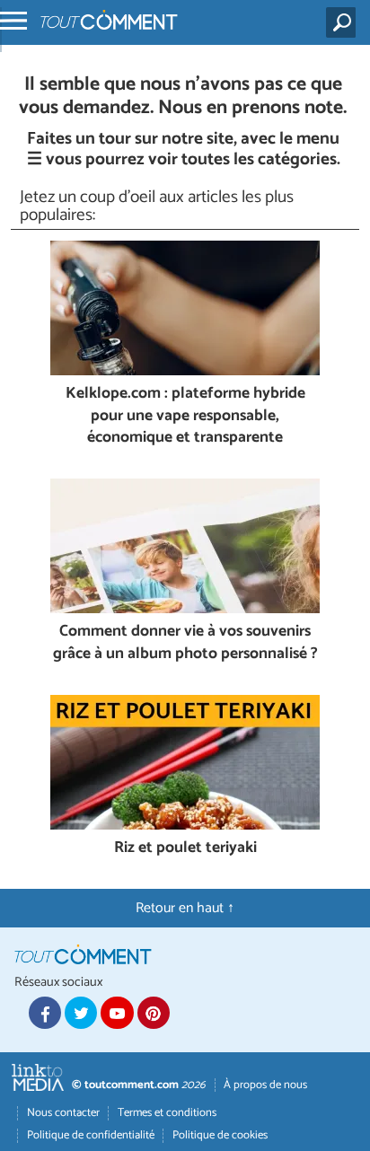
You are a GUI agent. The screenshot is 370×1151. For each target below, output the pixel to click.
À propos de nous (265, 1085)
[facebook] (45, 1013)
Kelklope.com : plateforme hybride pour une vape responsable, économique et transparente (185, 416)
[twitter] (81, 1013)
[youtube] (117, 1013)
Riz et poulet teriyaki (185, 849)
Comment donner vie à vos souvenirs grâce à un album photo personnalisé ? (185, 643)
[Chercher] (344, 22)
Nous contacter (63, 1113)
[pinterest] (153, 1013)
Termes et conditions (167, 1113)
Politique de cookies (220, 1135)
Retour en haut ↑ (185, 908)
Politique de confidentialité (90, 1135)
